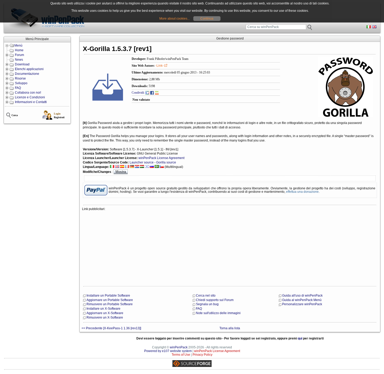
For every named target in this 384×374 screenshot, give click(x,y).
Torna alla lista (229, 328)
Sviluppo (21, 83)
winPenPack (179, 347)
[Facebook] (152, 92)
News (19, 59)
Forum (19, 55)
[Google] (147, 92)
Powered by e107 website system (168, 351)
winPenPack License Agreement (161, 158)
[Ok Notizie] (157, 92)
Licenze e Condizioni (30, 97)
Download (22, 64)
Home (19, 50)
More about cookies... (174, 18)
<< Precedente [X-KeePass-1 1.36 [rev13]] (111, 328)
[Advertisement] (230, 248)
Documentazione (27, 74)
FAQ (18, 88)
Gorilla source (166, 162)
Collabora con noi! (28, 92)
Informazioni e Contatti (31, 102)
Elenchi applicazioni (29, 69)
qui (300, 338)
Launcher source (142, 162)
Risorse (20, 78)
